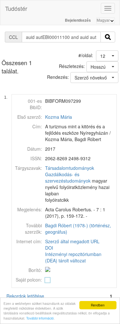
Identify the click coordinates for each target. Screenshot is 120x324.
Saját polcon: (29, 279)
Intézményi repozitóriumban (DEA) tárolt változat (73, 257)
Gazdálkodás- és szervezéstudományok (68, 177)
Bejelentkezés (78, 20)
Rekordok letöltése (25, 296)
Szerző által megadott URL (72, 241)
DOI (49, 248)
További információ (40, 318)
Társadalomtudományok (69, 168)
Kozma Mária (58, 117)
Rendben (98, 305)
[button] (107, 55)
